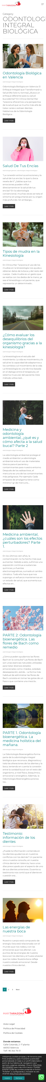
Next (18, 990)
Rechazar (19, 1078)
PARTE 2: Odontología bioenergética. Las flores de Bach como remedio (22, 641)
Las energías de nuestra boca (16, 929)
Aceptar (7, 1078)
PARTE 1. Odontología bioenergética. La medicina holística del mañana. (22, 739)
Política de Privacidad (14, 1028)
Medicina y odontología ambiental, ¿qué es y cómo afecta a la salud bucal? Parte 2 (22, 437)
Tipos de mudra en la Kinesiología (21, 253)
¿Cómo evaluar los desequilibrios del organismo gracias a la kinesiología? (22, 341)
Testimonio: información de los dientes (19, 837)
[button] (42, 4)
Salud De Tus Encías (20, 166)
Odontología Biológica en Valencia (22, 75)
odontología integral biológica (13, 82)
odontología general (9, 170)
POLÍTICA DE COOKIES (20, 1074)
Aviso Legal (9, 1024)
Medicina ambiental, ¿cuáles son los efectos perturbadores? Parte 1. (22, 540)
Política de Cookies (13, 1033)
